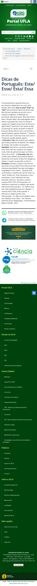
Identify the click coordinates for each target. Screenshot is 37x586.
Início (20, 49)
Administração (8, 490)
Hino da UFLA (8, 510)
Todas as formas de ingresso (12, 365)
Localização (7, 505)
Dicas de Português (12, 53)
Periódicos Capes (9, 425)
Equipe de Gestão (20, 38)
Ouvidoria (7, 414)
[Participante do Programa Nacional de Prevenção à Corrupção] (7, 269)
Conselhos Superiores (10, 485)
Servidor (6, 458)
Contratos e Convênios (11, 397)
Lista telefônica (18, 565)
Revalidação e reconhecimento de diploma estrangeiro (16, 441)
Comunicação (8, 303)
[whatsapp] (21, 36)
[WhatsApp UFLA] (18, 213)
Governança (8, 324)
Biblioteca (7, 377)
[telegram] (30, 36)
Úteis (5, 532)
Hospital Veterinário (10, 402)
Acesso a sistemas (9, 329)
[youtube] (32, 36)
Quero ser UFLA (9, 463)
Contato (15, 40)
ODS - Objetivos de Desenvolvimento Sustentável (15, 408)
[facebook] (16, 36)
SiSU (5, 345)
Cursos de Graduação (10, 340)
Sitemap (29, 5)
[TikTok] (27, 36)
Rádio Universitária (10, 430)
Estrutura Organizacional (11, 495)
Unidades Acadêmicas (10, 318)
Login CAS (7, 542)
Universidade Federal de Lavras (18, 583)
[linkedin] (24, 36)
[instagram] (18, 36)
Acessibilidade (10, 5)
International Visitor (10, 468)
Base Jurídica (8, 500)
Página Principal (9, 293)
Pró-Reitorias (8, 313)
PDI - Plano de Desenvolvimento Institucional (18, 420)
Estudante (7, 453)
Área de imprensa (24, 40)
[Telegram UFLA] (18, 220)
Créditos (6, 537)
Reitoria (6, 308)
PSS (5, 360)
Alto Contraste (20, 5)
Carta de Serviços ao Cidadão (13, 387)
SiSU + (6, 350)
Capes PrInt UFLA (9, 382)
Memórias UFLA (9, 515)
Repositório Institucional (11, 435)
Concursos (7, 392)
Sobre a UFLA (8, 38)
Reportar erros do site (11, 527)
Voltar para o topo (29, 283)
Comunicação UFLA (12, 51)
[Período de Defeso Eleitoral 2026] (18, 232)
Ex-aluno (7, 474)
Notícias (27, 49)
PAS (5, 355)
